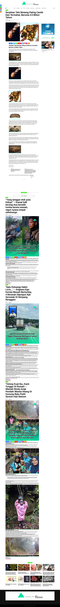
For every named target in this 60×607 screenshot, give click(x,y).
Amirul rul (10, 215)
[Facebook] (10, 43)
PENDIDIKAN (28, 8)
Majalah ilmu (7, 557)
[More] (28, 43)
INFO (21, 8)
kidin (9, 20)
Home (14, 8)
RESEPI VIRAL (32, 8)
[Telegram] (22, 43)
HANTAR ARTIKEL (44, 8)
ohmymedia (10, 282)
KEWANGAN (18, 8)
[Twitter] (13, 43)
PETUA (24, 8)
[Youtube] (19, 43)
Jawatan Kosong (38, 8)
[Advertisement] (24, 185)
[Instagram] (25, 43)
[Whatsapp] (16, 43)
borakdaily (9, 379)
